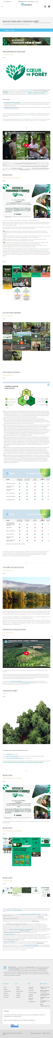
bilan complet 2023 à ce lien (14, 162)
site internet (37, 120)
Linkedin (18, 989)
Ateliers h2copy (19, 991)
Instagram (18, 995)
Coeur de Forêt (28, 90)
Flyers (5, 987)
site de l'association (26, 115)
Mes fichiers (31, 990)
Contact (18, 987)
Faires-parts (6, 995)
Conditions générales (31, 995)
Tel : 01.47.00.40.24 (7, 1)
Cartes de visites (7, 991)
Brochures (6, 997)
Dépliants (6, 993)
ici (7, 1020)
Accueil (36, 22)
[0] (48, 6)
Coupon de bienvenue (31, 988)
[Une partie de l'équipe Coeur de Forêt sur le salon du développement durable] (36, 346)
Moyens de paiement (31, 999)
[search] (45, 6)
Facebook (18, 993)
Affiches (5, 989)
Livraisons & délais (33, 992)
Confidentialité (32, 1001)
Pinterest (18, 997)
